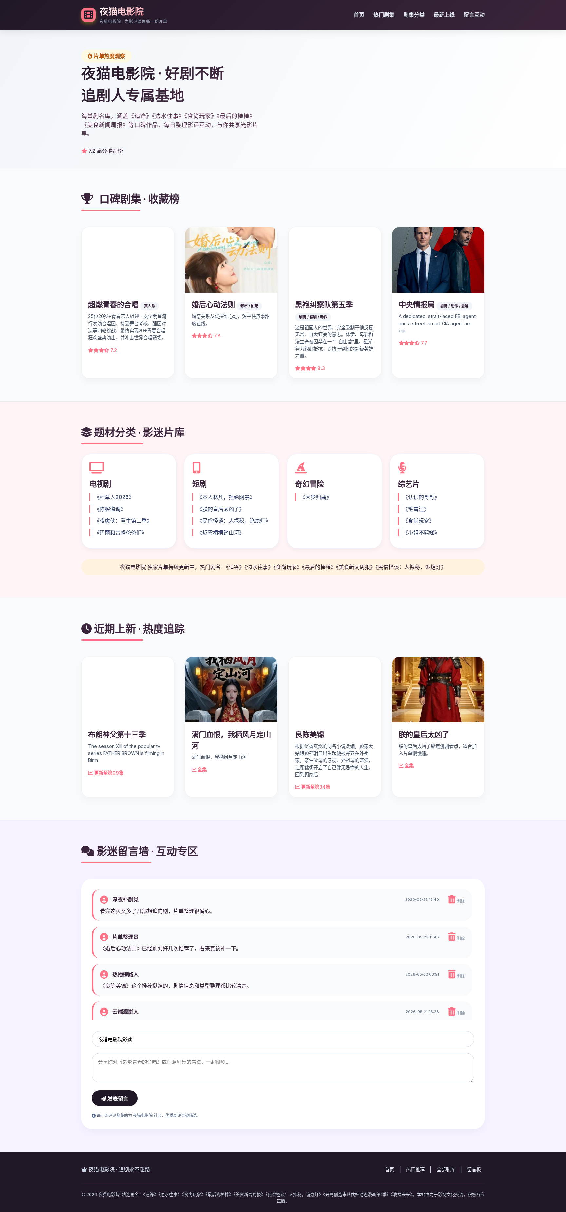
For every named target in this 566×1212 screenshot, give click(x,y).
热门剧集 (383, 14)
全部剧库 (446, 1199)
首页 (359, 14)
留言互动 (474, 14)
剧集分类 (414, 14)
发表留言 (117, 1128)
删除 (460, 930)
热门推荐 (415, 1199)
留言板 (474, 1199)
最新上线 (444, 14)
